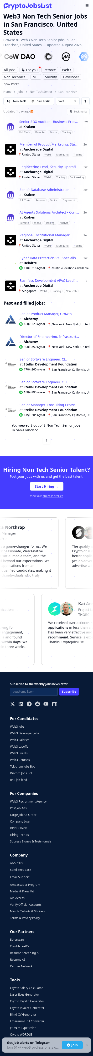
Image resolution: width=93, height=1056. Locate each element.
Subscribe (69, 692)
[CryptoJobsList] (28, 6)
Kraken (29, 126)
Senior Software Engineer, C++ (44, 382)
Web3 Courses (20, 760)
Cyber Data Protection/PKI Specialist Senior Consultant (49, 258)
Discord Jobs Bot (21, 773)
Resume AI (17, 960)
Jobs (20, 92)
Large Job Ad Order (23, 815)
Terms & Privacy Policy (25, 918)
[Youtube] (45, 704)
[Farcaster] (54, 704)
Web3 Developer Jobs (24, 733)
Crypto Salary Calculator (26, 988)
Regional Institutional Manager (45, 235)
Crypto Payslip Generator (27, 1001)
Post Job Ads (18, 808)
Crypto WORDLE (21, 1034)
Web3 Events (19, 753)
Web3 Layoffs (19, 747)
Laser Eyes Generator (24, 995)
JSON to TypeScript (23, 1028)
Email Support (19, 877)
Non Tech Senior (41, 92)
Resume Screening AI (25, 953)
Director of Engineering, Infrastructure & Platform (49, 336)
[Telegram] (29, 704)
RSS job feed (18, 780)
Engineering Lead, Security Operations (49, 167)
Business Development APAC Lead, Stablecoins (49, 280)
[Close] (87, 1045)
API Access (17, 898)
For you (32, 70)
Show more (11, 84)
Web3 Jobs (17, 727)
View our (46, 496)
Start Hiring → (46, 486)
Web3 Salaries (19, 740)
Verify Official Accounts (25, 905)
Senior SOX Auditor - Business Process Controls (49, 121)
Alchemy (31, 319)
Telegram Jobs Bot (22, 766)
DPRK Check (18, 828)
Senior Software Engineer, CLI (43, 359)
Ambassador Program (25, 885)
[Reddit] (37, 704)
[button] (48, 101)
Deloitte (30, 263)
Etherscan (17, 940)
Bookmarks (80, 111)
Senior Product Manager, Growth (46, 314)
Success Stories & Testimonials (31, 841)
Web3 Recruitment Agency (28, 801)
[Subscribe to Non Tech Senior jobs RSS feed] (31, 111)
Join (74, 1045)
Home (7, 92)
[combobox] (68, 101)
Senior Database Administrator (44, 189)
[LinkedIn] (20, 704)
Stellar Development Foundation (50, 364)
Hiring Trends (19, 835)
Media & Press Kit (22, 891)
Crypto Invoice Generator (27, 1008)
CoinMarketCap (20, 946)
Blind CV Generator (23, 1014)
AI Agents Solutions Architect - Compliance (49, 212)
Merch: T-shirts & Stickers (27, 911)
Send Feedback (20, 870)
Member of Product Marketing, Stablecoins (49, 144)
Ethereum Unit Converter (27, 1021)
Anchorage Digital (38, 149)
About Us (16, 863)
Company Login (20, 821)
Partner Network (21, 966)
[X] (12, 704)
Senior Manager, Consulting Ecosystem (49, 405)
